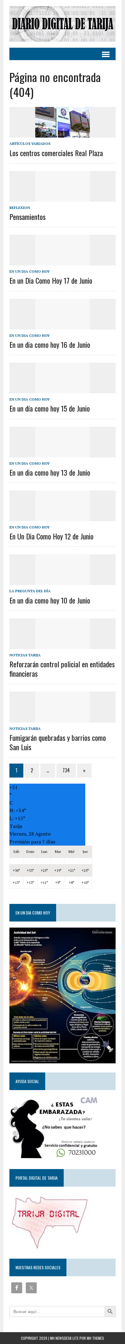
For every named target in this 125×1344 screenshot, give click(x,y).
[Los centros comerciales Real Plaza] (62, 133)
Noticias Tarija (25, 655)
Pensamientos (27, 216)
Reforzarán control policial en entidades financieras (62, 668)
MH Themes (95, 1338)
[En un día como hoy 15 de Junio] (62, 389)
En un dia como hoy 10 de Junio (49, 600)
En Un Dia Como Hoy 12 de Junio (51, 536)
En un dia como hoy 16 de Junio (49, 344)
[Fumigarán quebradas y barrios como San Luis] (62, 718)
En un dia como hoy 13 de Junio (49, 472)
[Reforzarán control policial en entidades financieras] (62, 644)
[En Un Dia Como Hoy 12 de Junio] (62, 517)
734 (66, 770)
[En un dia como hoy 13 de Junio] (62, 453)
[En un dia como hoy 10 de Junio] (62, 581)
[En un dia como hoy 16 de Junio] (62, 325)
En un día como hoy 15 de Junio (49, 408)
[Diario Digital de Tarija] (62, 24)
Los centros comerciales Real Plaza (56, 152)
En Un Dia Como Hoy (29, 271)
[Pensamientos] (62, 197)
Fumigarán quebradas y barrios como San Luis (57, 742)
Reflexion (19, 207)
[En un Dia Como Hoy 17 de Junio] (62, 261)
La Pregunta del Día (30, 591)
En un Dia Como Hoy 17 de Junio (50, 280)
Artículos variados (29, 143)
